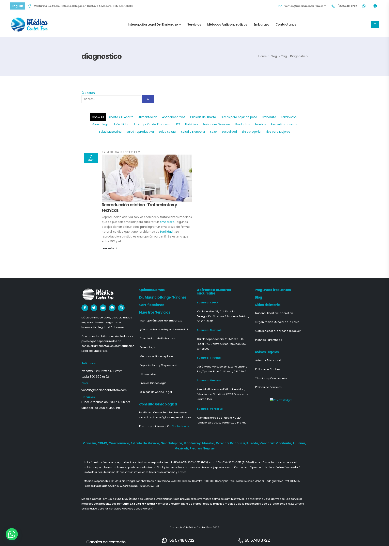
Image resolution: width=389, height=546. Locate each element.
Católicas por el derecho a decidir (278, 331)
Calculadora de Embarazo (157, 338)
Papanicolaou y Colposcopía (159, 365)
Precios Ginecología (153, 383)
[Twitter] (94, 307)
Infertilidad (121, 124)
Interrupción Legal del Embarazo (153, 24)
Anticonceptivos (173, 117)
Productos (242, 124)
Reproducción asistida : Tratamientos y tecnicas (139, 207)
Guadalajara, (172, 443)
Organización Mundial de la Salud (277, 322)
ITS (178, 124)
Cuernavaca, (120, 443)
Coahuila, (284, 443)
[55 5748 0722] (164, 540)
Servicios (194, 24)
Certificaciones (151, 304)
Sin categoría (251, 132)
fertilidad (166, 232)
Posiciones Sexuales (217, 124)
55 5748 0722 (112, 371)
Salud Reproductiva (140, 132)
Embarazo (261, 24)
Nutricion (191, 124)
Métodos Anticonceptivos (227, 24)
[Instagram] (121, 307)
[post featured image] (147, 178)
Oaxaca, (223, 443)
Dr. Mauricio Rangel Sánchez (162, 297)
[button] (88, 93)
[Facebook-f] (84, 307)
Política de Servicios (268, 387)
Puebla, (253, 443)
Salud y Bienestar (193, 132)
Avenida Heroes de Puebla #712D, (219, 417)
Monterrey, (193, 443)
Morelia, (209, 443)
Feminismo (289, 117)
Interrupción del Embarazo (152, 124)
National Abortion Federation (274, 313)
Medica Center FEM (124, 152)
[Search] (148, 99)
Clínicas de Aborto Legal (156, 392)
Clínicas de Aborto (203, 117)
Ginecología (100, 124)
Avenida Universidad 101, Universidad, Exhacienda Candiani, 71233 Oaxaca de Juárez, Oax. (222, 394)
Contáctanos (286, 24)
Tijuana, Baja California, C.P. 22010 (224, 371)
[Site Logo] (30, 24)
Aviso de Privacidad (268, 360)
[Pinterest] (112, 307)
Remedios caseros (284, 124)
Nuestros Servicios (154, 312)
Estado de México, (145, 443)
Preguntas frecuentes (273, 289)
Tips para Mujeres (277, 132)
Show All (98, 117)
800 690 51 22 (99, 377)
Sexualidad (229, 132)
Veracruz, (268, 443)
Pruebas (260, 124)
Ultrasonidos (148, 374)
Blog (258, 297)
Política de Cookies (267, 369)
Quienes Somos (152, 289)
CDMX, (103, 443)
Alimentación (147, 117)
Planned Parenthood (268, 340)
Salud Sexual (167, 132)
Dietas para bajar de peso (239, 117)
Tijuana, (299, 443)
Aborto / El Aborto (121, 117)
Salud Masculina (110, 132)
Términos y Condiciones (271, 378)
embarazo (167, 222)
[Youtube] (103, 307)
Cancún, (90, 443)
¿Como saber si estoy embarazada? (164, 329)
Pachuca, (238, 443)
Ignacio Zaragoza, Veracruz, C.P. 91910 (221, 422)
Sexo (213, 132)
